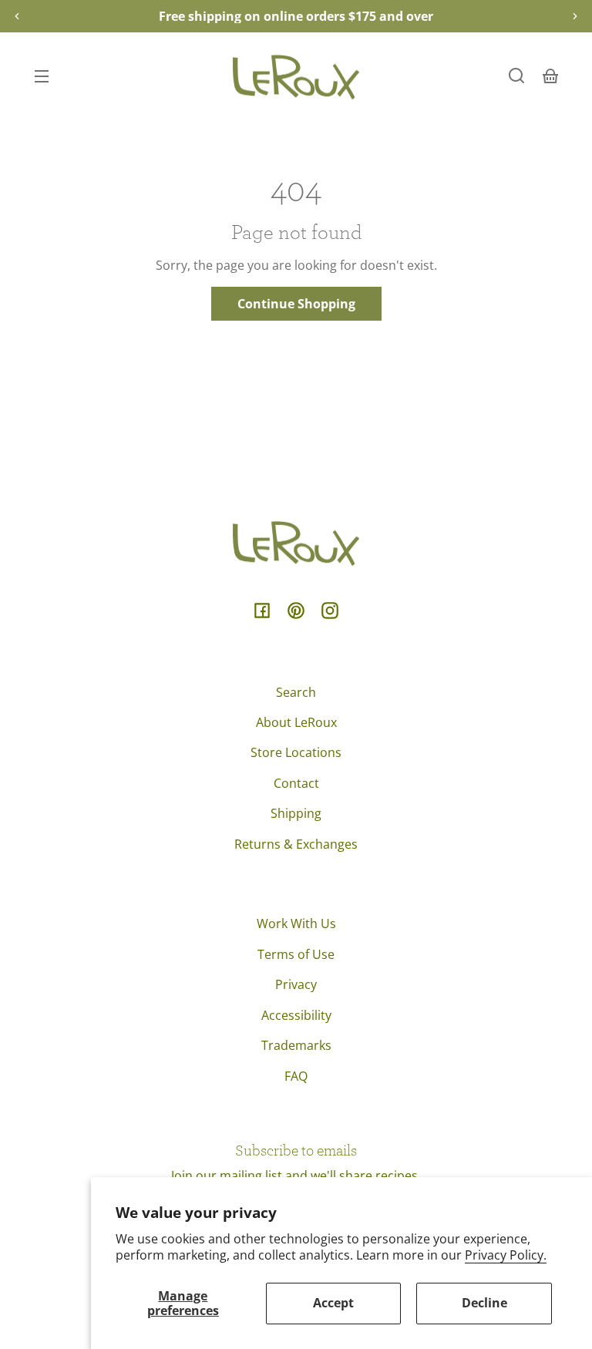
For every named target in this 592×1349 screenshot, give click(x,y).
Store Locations (296, 752)
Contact (296, 783)
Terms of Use (296, 954)
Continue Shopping (296, 303)
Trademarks (296, 1045)
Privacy (296, 984)
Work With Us (296, 923)
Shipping (296, 813)
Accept (333, 1302)
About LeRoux (296, 722)
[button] (516, 76)
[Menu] (42, 76)
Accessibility (296, 1015)
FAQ (296, 1076)
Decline (484, 1302)
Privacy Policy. (506, 1254)
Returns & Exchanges (296, 844)
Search (296, 692)
